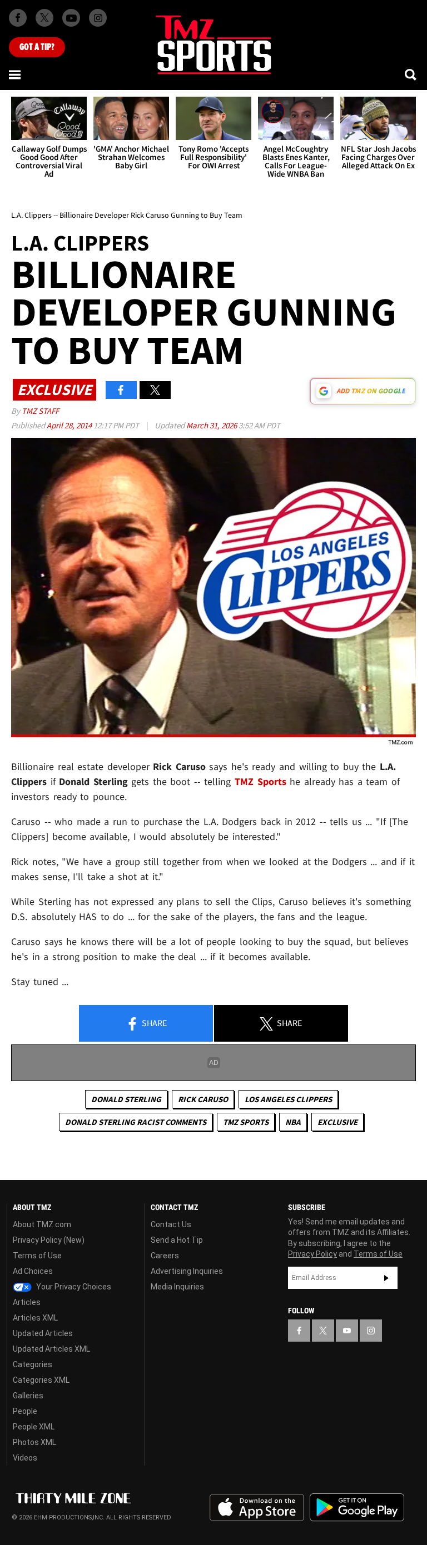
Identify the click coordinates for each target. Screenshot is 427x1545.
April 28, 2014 (70, 425)
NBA (293, 1122)
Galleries (28, 1395)
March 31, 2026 (212, 425)
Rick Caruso (203, 1099)
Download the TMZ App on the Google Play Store (357, 1507)
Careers (165, 1255)
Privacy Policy (312, 1253)
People (25, 1411)
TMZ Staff (40, 411)
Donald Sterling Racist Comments (135, 1122)
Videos (25, 1457)
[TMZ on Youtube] (71, 18)
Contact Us (171, 1224)
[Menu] (15, 74)
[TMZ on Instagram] (98, 18)
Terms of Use (37, 1255)
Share (153, 1022)
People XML (33, 1426)
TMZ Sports (260, 781)
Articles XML (35, 1317)
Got (36, 47)
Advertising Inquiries (187, 1271)
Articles (27, 1302)
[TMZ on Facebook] (18, 18)
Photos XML (34, 1442)
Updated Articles (43, 1333)
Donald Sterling (126, 1099)
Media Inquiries (177, 1286)
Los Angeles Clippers (288, 1099)
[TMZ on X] (44, 18)
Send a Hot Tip (177, 1240)
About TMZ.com (42, 1224)
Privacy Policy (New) (49, 1240)
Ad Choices (33, 1271)
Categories (32, 1364)
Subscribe (386, 1278)
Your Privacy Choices (72, 1286)
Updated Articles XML (51, 1348)
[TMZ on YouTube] (347, 1330)
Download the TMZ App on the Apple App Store (257, 1508)
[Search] (411, 74)
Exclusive (337, 1122)
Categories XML (41, 1380)
